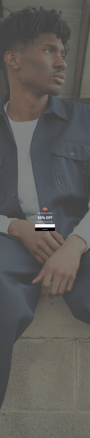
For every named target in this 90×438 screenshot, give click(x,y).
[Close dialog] (88, 2)
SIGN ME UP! (45, 229)
